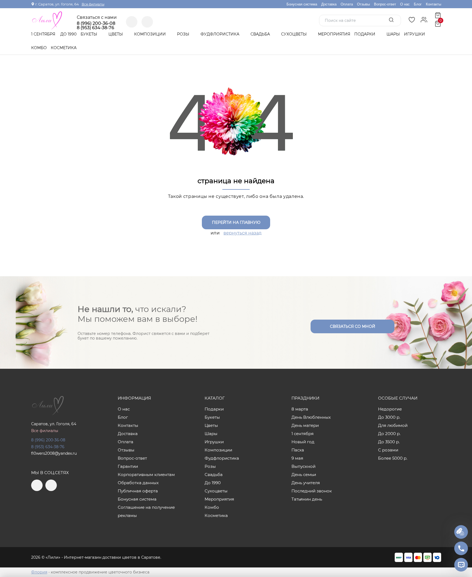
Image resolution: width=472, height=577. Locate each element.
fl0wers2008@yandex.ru (54, 453)
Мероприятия (334, 34)
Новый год (302, 441)
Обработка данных (138, 482)
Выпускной (303, 466)
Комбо (39, 47)
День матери (305, 425)
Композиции (150, 34)
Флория (39, 572)
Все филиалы (93, 4)
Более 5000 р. (392, 458)
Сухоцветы (294, 34)
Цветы (116, 34)
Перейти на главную (236, 222)
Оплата (347, 4)
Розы (183, 34)
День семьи (303, 474)
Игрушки (414, 34)
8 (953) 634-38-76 (47, 446)
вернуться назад (242, 233)
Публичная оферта (138, 490)
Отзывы (363, 4)
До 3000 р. (389, 417)
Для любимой (393, 425)
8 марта (299, 409)
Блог (418, 4)
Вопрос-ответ (385, 4)
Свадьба (260, 34)
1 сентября (43, 34)
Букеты (89, 34)
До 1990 (68, 34)
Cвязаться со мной (352, 326)
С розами (388, 450)
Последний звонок (311, 490)
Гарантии (128, 466)
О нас (405, 4)
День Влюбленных (311, 417)
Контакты (433, 4)
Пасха (297, 450)
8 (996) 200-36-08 (96, 23)
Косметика (63, 47)
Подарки (365, 34)
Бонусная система (302, 4)
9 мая (297, 458)
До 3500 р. (389, 441)
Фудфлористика (220, 34)
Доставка (329, 4)
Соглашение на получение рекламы (146, 511)
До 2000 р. (389, 433)
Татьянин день (306, 499)
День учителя (305, 482)
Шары (393, 34)
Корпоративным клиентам (146, 474)
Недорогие (390, 409)
